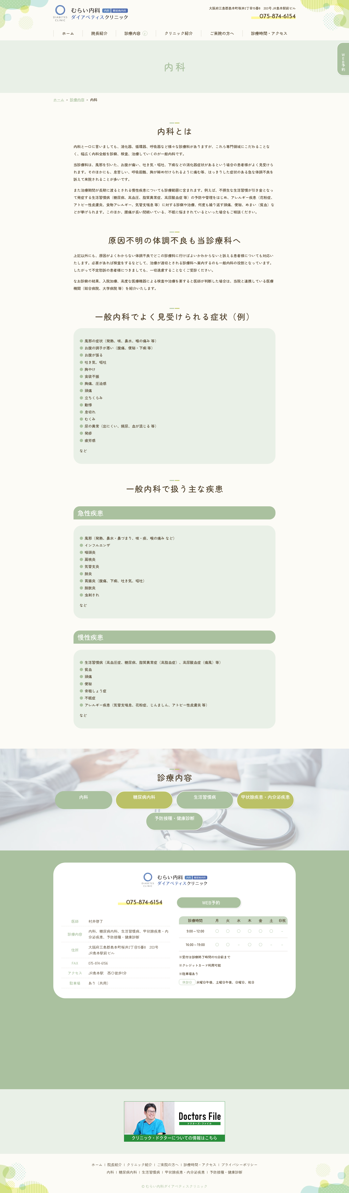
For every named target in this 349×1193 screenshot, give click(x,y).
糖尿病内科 (144, 797)
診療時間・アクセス (269, 33)
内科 (83, 797)
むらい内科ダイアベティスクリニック (176, 1186)
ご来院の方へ (222, 33)
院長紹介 (99, 33)
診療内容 (132, 33)
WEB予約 (211, 902)
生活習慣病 (205, 797)
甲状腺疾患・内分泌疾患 (265, 797)
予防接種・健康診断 (174, 818)
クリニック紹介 (178, 33)
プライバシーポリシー (239, 1164)
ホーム (68, 33)
